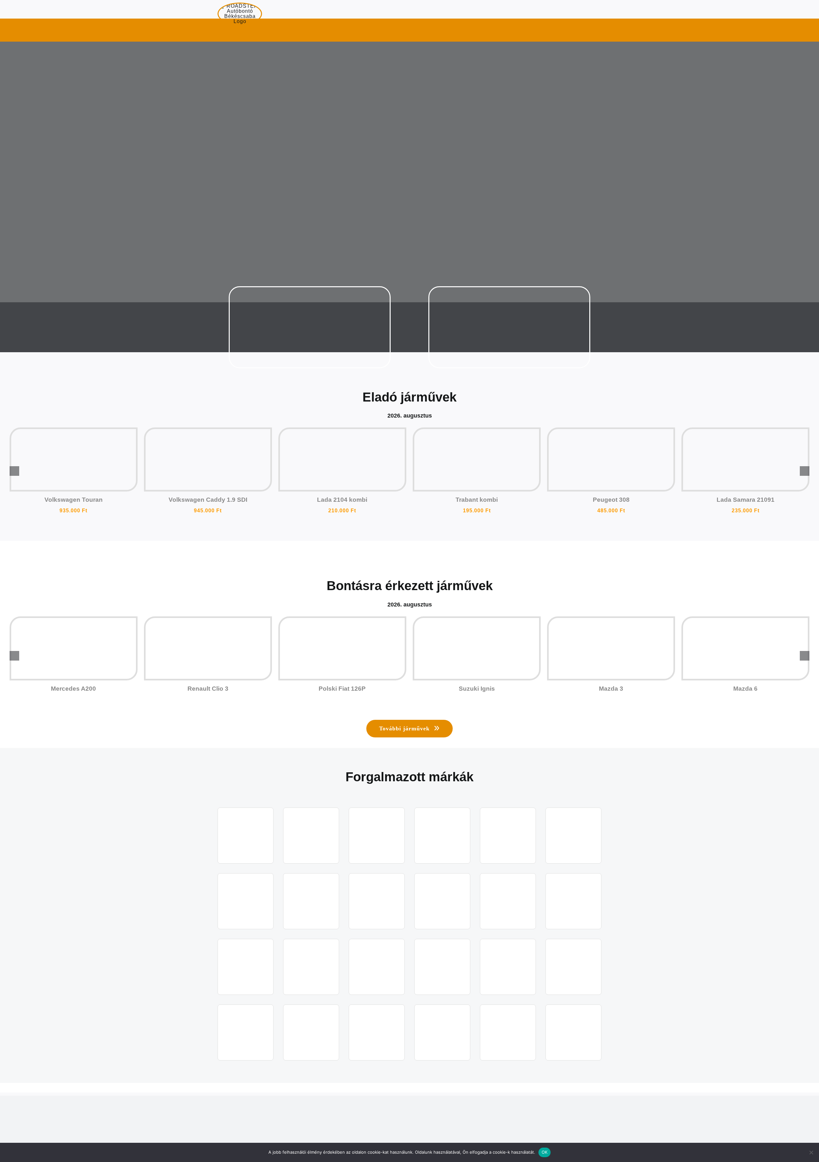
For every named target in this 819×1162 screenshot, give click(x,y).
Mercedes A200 (73, 688)
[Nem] (811, 1152)
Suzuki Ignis (477, 688)
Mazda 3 (611, 688)
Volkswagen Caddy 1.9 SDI (208, 499)
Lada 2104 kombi (342, 499)
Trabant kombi (477, 499)
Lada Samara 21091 (746, 499)
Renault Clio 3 (207, 688)
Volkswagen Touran (73, 499)
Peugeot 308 (611, 499)
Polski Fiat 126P (342, 688)
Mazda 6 (745, 688)
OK (545, 1152)
